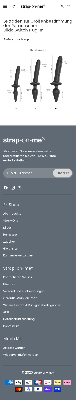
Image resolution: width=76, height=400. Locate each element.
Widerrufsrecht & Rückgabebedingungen (32, 305)
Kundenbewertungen (18, 256)
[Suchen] (14, 6)
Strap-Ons (10, 221)
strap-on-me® (44, 373)
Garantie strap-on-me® (20, 298)
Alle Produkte (12, 214)
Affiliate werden (14, 348)
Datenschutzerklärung (19, 319)
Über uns (9, 284)
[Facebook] (5, 187)
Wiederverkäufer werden (20, 355)
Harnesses (10, 235)
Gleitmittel (10, 248)
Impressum (11, 326)
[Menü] (5, 6)
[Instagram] (12, 187)
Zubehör (9, 242)
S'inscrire (62, 173)
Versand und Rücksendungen (24, 291)
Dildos (7, 228)
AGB (6, 312)
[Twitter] (19, 187)
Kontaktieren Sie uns (17, 277)
